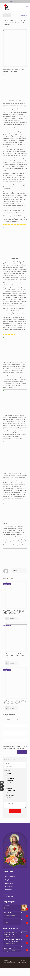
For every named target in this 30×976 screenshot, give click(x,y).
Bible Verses (8, 889)
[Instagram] (17, 965)
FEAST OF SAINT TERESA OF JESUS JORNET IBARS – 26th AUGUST (14, 656)
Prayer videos (9, 886)
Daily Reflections (9, 880)
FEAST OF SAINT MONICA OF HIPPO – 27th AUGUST (13, 612)
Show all (24, 15)
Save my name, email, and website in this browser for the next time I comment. (15, 747)
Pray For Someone (10, 876)
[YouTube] (15, 965)
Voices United (9, 893)
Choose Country (7, 723)
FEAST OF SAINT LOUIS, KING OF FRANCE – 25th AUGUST (15, 702)
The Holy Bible (9, 896)
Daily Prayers (9, 883)
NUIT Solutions (22, 962)
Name (4, 738)
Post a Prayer (7, 730)
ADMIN (15, 570)
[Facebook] (13, 965)
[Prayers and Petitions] (7, 7)
